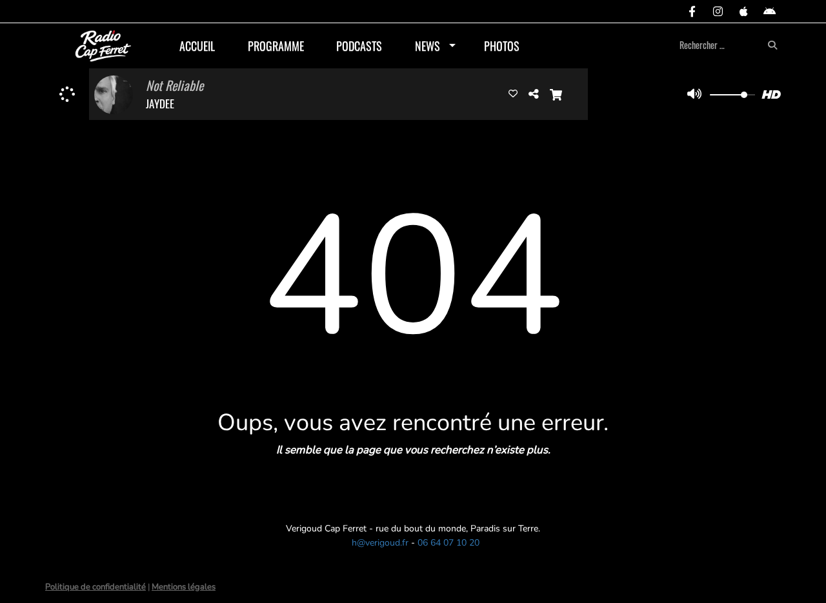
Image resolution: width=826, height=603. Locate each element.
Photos (501, 45)
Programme (276, 45)
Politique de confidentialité (95, 587)
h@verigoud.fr (380, 543)
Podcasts (359, 45)
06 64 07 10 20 (448, 543)
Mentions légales (184, 587)
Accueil (197, 45)
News (427, 45)
